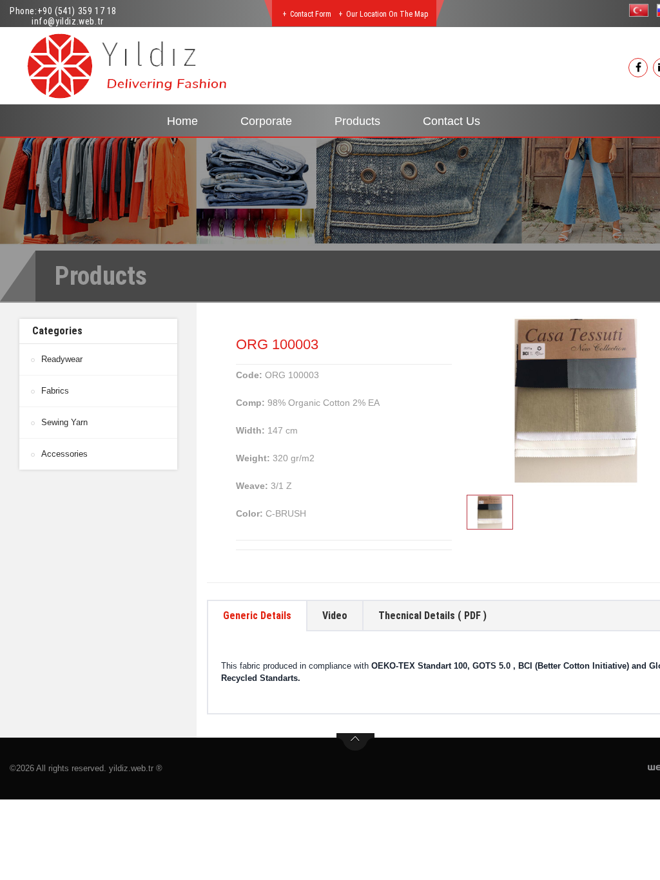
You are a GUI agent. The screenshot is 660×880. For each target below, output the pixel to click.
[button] (642, 10)
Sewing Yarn (64, 422)
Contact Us (451, 121)
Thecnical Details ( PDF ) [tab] (432, 615)
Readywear (61, 359)
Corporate (266, 121)
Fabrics (55, 391)
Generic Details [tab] (257, 615)
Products (357, 121)
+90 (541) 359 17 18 (77, 11)
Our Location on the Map (387, 14)
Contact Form (310, 14)
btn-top (355, 742)
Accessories (64, 454)
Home (182, 121)
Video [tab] (334, 615)
